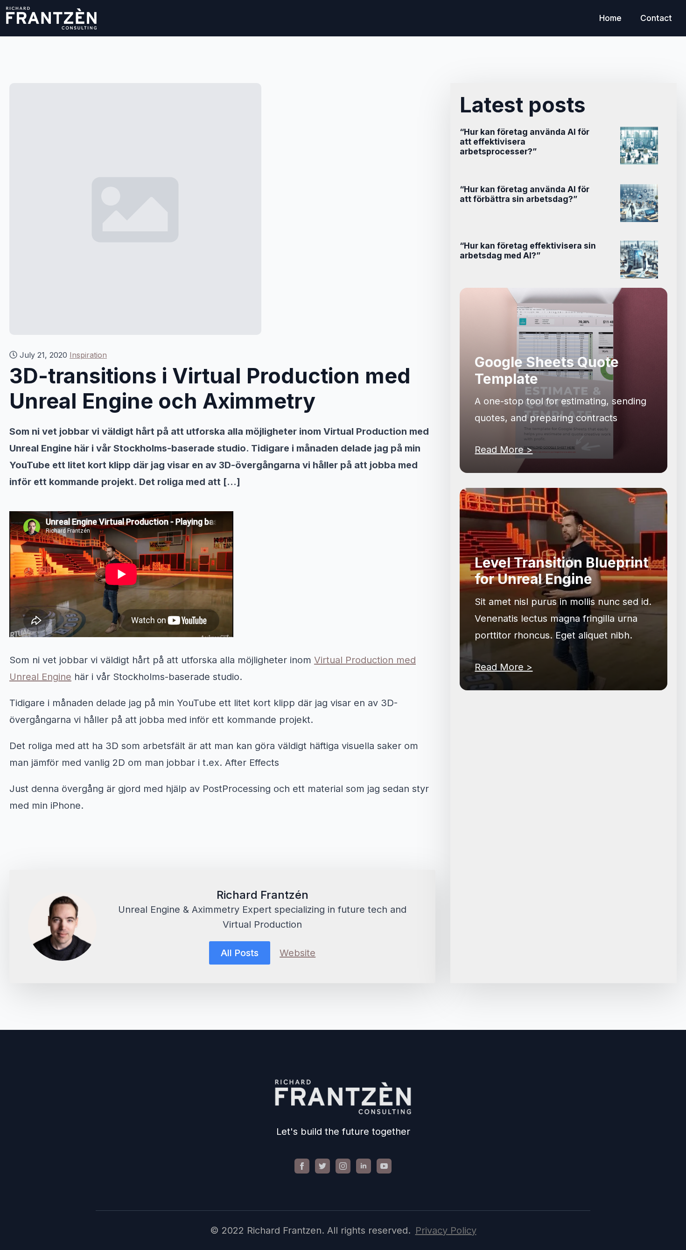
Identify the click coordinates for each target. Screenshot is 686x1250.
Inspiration (88, 355)
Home (610, 18)
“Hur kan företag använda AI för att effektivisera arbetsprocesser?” (524, 141)
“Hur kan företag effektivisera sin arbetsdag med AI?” (528, 250)
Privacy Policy (445, 1230)
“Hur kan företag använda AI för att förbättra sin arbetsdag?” (524, 194)
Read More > (503, 449)
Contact (656, 18)
